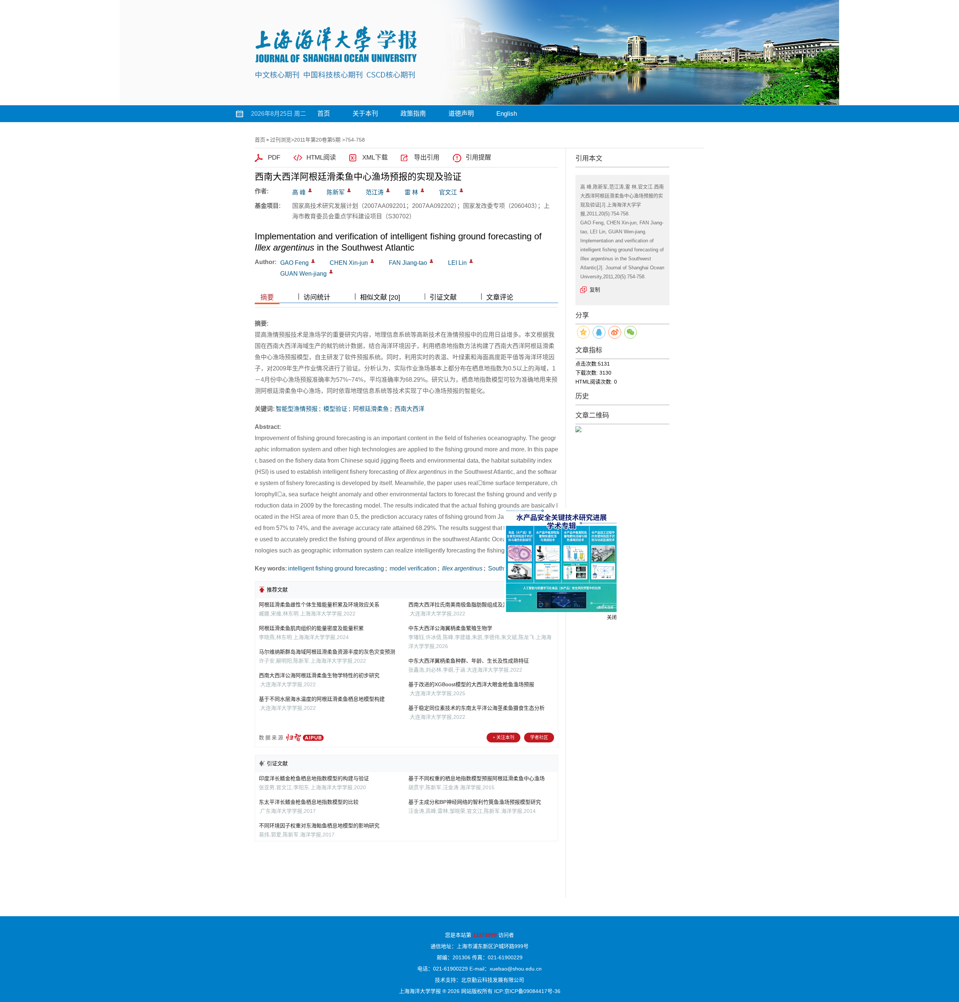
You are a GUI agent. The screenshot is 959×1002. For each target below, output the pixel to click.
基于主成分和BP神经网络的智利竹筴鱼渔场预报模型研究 (474, 802)
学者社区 (539, 737)
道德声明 (461, 113)
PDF (274, 157)
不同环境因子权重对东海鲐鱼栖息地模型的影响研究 (319, 826)
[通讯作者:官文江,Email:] (461, 190)
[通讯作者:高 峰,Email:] (310, 190)
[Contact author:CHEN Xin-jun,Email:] (372, 261)
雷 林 (411, 192)
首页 (323, 113)
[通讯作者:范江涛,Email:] (388, 190)
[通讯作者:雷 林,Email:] (422, 190)
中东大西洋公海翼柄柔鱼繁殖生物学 (450, 628)
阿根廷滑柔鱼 (370, 409)
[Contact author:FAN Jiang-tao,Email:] (431, 261)
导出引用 (426, 157)
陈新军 (336, 192)
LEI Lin (457, 263)
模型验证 (334, 409)
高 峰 (299, 192)
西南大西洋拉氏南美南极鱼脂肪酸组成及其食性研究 (468, 605)
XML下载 (375, 157)
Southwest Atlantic (512, 568)
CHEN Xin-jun (349, 263)
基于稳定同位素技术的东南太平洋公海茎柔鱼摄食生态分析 (476, 708)
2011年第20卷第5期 (317, 140)
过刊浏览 (280, 140)
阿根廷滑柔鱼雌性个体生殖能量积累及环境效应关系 (319, 605)
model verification (412, 568)
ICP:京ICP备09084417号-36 (527, 991)
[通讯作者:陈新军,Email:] (349, 190)
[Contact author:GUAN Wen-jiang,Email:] (331, 271)
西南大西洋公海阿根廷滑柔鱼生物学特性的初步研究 (319, 675)
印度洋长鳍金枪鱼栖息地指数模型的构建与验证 (314, 778)
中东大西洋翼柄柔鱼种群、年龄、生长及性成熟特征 (468, 661)
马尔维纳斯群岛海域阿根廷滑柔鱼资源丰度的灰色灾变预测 (327, 652)
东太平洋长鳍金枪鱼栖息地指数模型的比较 (309, 802)
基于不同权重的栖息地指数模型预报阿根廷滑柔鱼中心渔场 (476, 778)
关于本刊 (365, 113)
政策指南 (413, 113)
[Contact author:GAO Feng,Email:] (313, 261)
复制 (595, 290)
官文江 (448, 192)
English (506, 113)
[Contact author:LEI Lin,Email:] (471, 261)
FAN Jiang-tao (408, 263)
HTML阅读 (321, 157)
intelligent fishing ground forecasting (336, 568)
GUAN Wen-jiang (303, 273)
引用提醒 (478, 157)
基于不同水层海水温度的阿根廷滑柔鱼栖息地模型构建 (322, 699)
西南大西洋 (408, 409)
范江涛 (375, 192)
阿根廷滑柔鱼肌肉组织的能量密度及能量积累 (311, 628)
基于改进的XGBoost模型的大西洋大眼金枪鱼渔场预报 (471, 684)
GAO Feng (294, 263)
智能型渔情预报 (297, 409)
